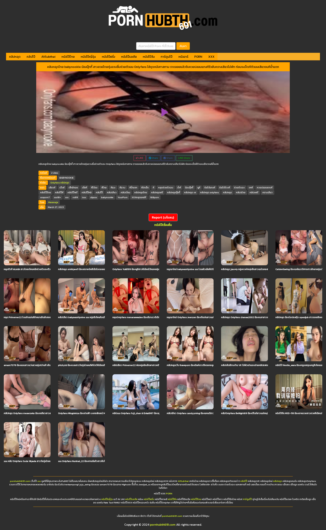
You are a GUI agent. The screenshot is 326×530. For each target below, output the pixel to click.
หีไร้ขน (94, 187)
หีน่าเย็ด (145, 187)
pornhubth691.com (20, 481)
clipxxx (93, 197)
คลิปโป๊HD (87, 192)
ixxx (84, 197)
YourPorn (123, 197)
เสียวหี (52, 187)
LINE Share (184, 157)
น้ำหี (179, 187)
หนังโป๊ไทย (68, 56)
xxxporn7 (45, 197)
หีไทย (104, 187)
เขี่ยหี (84, 187)
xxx (66, 197)
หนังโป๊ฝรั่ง (108, 56)
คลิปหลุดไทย (140, 192)
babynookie (107, 197)
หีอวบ (122, 187)
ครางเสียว (267, 192)
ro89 (75, 197)
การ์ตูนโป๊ (166, 56)
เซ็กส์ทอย (73, 187)
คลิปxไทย (240, 192)
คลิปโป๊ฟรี (73, 192)
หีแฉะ (113, 187)
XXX (211, 56)
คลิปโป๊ (31, 56)
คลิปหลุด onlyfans (209, 192)
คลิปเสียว (112, 192)
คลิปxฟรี (254, 192)
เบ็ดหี (62, 187)
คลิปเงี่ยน (125, 192)
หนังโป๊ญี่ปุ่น (88, 56)
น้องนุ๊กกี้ (189, 187)
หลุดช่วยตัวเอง (165, 187)
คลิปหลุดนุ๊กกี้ (173, 192)
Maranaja (53, 202)
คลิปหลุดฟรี (157, 192)
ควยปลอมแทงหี (264, 187)
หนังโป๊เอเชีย (129, 56)
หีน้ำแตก (133, 187)
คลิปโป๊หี (59, 192)
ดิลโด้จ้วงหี (224, 187)
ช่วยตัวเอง (239, 187)
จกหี (251, 187)
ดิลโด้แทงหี (209, 187)
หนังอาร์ (183, 56)
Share (154, 157)
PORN (198, 56)
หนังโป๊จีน (149, 56)
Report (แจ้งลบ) (163, 217)
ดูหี (198, 187)
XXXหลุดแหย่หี (139, 197)
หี (153, 187)
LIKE (140, 157)
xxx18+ (57, 197)
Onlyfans (55, 182)
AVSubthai (48, 56)
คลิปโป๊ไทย (45, 192)
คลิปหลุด (15, 56)
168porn (154, 197)
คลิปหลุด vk (190, 192)
